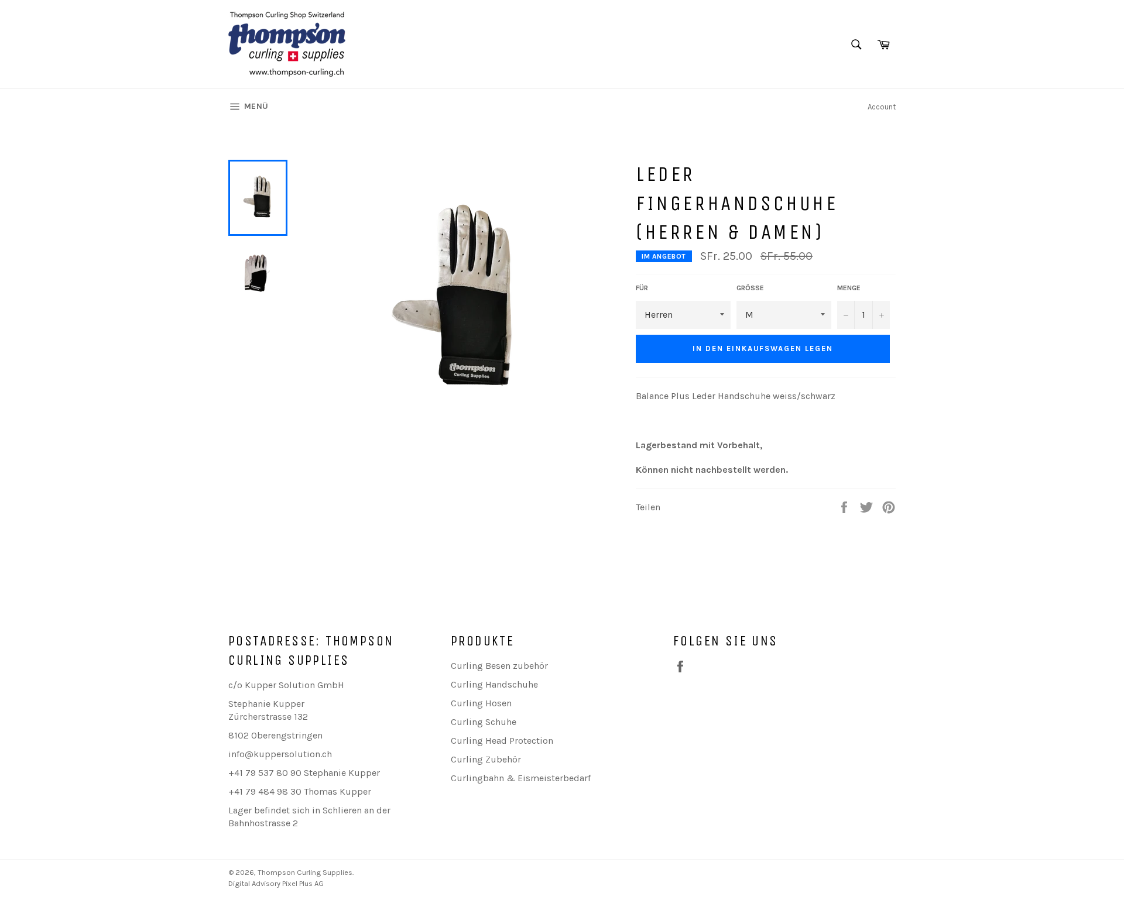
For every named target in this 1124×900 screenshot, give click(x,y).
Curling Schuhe (483, 721)
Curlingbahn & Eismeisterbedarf (521, 778)
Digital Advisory (254, 883)
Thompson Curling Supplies (305, 872)
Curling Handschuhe (494, 684)
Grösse (750, 288)
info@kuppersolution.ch (280, 754)
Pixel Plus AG (303, 883)
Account (882, 106)
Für (642, 288)
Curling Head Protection (502, 740)
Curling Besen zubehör (499, 665)
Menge (849, 288)
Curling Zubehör (486, 759)
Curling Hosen (481, 703)
